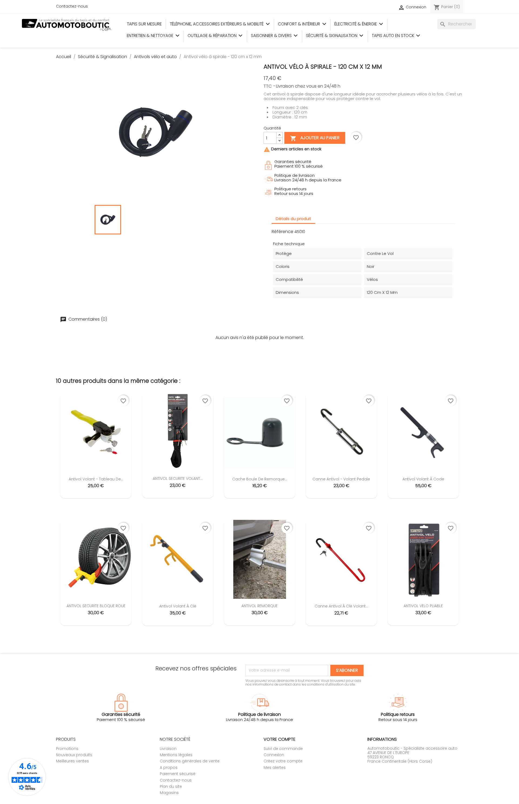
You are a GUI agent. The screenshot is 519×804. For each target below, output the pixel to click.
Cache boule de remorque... (259, 479)
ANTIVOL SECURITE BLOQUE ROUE (95, 606)
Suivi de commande (283, 748)
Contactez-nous (72, 6)
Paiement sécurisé (177, 773)
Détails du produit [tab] (293, 218)
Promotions (67, 748)
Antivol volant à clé (177, 606)
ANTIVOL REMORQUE (259, 606)
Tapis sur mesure (144, 24)
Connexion (274, 755)
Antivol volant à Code (423, 479)
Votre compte (279, 739)
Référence (282, 231)
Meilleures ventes (72, 761)
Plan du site (171, 786)
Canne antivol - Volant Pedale (341, 479)
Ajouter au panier (315, 138)
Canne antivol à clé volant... (341, 606)
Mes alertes (275, 767)
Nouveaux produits (74, 755)
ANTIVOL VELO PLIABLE (423, 606)
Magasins (169, 792)
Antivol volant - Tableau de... (96, 479)
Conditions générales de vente (189, 761)
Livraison (168, 748)
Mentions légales (176, 755)
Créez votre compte (283, 761)
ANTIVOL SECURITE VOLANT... (177, 478)
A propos (169, 767)
